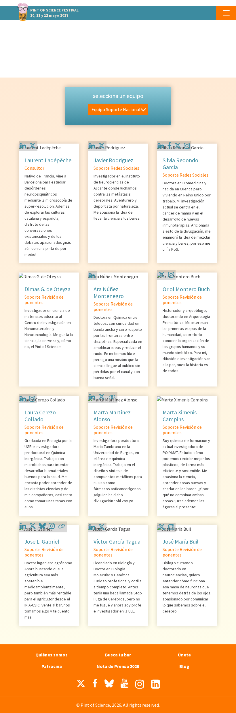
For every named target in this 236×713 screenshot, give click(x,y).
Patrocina (51, 666)
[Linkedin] (23, 145)
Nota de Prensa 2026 (118, 666)
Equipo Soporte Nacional (116, 109)
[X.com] (80, 685)
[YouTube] (124, 683)
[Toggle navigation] (226, 13)
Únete (184, 655)
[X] (32, 146)
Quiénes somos (51, 655)
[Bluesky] (42, 526)
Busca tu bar (118, 655)
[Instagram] (187, 145)
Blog (184, 666)
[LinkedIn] (155, 684)
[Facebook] (169, 145)
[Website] (112, 398)
